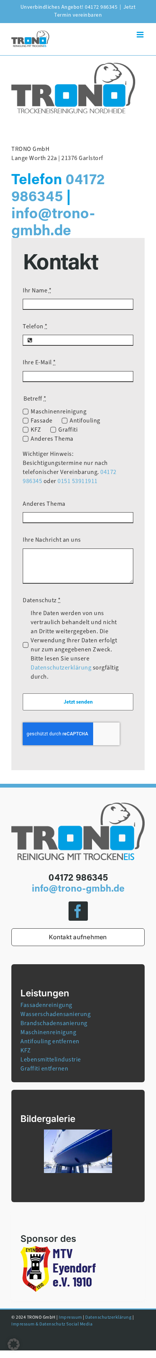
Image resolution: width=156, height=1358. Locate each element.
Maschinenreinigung (58, 411)
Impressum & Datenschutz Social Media (51, 1324)
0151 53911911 (78, 481)
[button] (13, 1344)
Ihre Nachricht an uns (52, 540)
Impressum (70, 1317)
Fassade (42, 420)
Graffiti (68, 430)
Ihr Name (37, 290)
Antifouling (85, 420)
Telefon (35, 326)
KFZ (36, 430)
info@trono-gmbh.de (53, 221)
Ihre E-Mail (39, 362)
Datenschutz (42, 600)
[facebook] (78, 911)
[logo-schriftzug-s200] (58, 1249)
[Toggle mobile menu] (141, 35)
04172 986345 (101, 7)
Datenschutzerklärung (62, 667)
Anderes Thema (52, 439)
